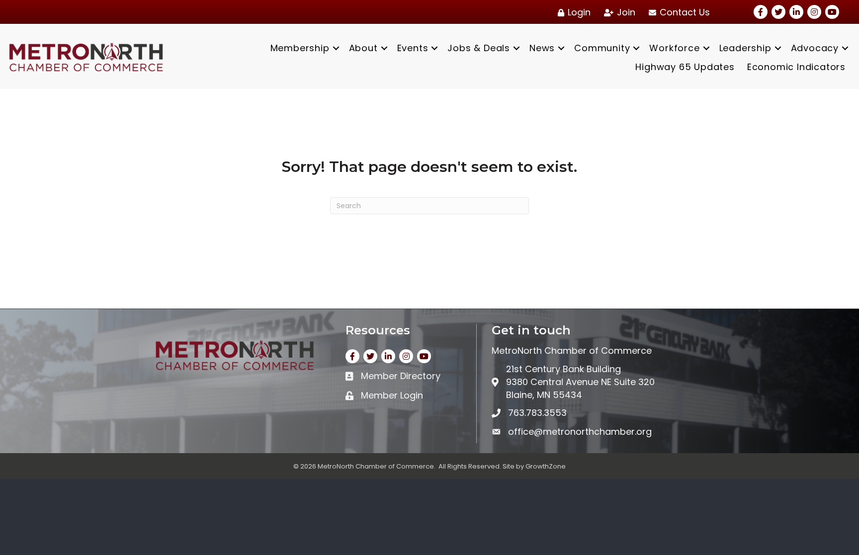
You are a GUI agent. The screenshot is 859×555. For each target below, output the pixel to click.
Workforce (674, 48)
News (542, 48)
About (363, 48)
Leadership (745, 48)
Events (413, 48)
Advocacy (815, 48)
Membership (300, 48)
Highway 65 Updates (684, 67)
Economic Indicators (796, 67)
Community (602, 48)
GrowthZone (545, 466)
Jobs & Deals (478, 48)
